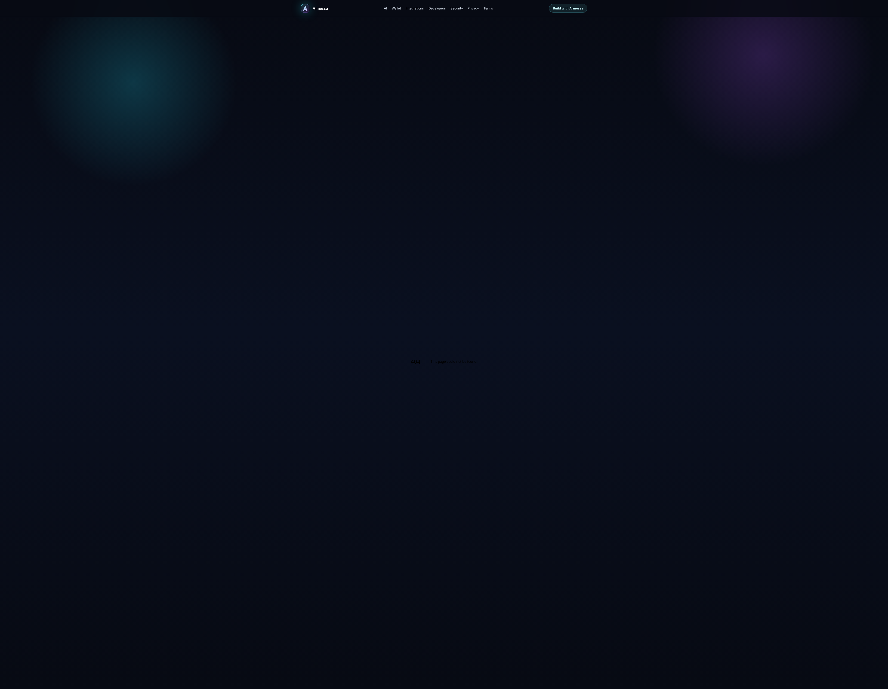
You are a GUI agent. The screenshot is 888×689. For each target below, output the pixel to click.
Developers (437, 8)
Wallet (396, 8)
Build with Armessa (568, 8)
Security (456, 8)
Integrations (415, 8)
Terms (488, 8)
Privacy (473, 8)
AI (385, 8)
